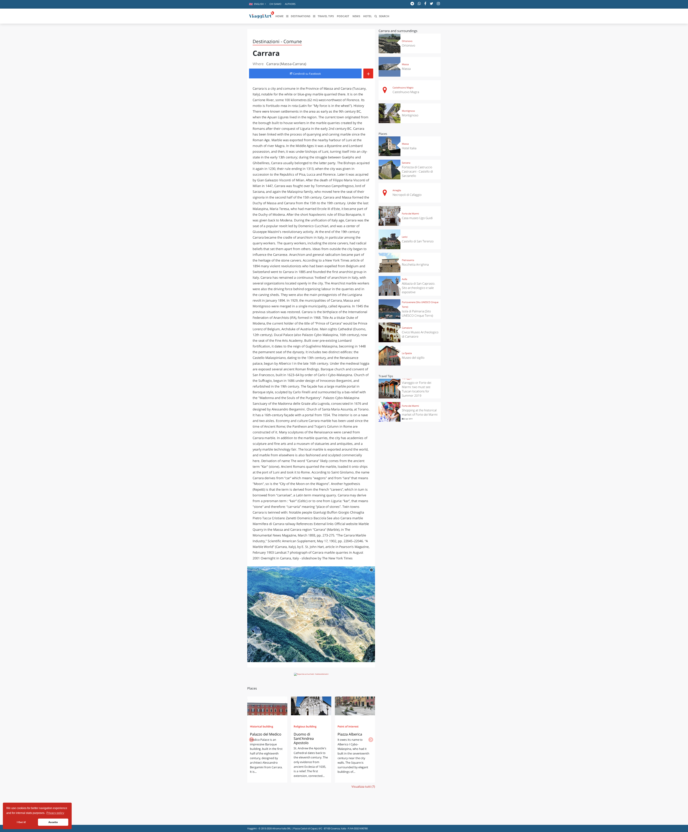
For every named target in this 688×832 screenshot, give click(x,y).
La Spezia (407, 353)
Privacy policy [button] (55, 812)
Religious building (305, 726)
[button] (257, 4)
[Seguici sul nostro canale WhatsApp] (419, 3)
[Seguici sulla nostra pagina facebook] (425, 3)
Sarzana (406, 162)
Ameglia (397, 190)
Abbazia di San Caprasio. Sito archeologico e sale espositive (418, 287)
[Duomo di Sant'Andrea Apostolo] (311, 707)
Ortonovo (407, 41)
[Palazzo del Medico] (267, 707)
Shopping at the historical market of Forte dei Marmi (420, 412)
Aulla (404, 279)
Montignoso (408, 110)
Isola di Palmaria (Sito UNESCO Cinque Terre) (417, 313)
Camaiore (407, 327)
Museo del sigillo (413, 357)
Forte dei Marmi (410, 213)
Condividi (306, 73)
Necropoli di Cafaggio (407, 195)
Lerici (404, 236)
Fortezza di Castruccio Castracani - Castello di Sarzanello (417, 171)
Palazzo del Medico (265, 734)
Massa (405, 64)
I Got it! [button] (21, 822)
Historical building (261, 726)
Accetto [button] (53, 822)
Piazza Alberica (350, 734)
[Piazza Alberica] (355, 707)
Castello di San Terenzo (418, 241)
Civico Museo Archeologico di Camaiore (420, 334)
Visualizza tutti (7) (363, 787)
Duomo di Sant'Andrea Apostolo (304, 738)
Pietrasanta (408, 260)
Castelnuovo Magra (403, 87)
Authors (290, 4)
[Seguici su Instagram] (438, 3)
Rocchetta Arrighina (415, 264)
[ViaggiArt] (261, 16)
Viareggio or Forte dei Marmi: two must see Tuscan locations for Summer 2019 (416, 389)
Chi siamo (275, 4)
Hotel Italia (409, 148)
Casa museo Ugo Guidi (417, 218)
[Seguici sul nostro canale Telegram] (412, 3)
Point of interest (348, 726)
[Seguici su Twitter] (431, 3)
